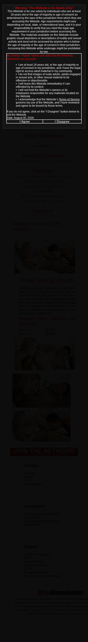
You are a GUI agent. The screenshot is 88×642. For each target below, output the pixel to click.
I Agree (25, 121)
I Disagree (62, 121)
